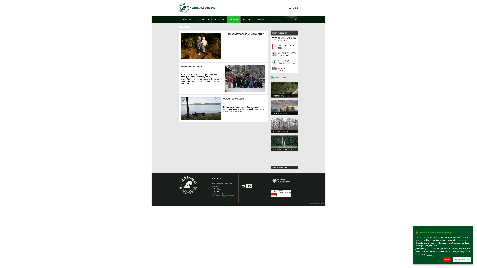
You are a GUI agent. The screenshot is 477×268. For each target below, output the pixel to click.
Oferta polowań (279, 96)
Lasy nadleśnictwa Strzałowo (280, 115)
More (429, 254)
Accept (447, 259)
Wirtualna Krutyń (280, 167)
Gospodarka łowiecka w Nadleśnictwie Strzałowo (283, 151)
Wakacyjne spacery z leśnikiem (287, 54)
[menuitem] (186, 19)
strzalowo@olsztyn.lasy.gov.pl (223, 196)
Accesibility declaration (316, 204)
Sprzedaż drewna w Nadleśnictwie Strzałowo (283, 133)
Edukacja (185, 27)
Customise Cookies (462, 259)
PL (290, 8)
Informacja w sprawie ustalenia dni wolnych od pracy (287, 64)
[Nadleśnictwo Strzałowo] (184, 8)
